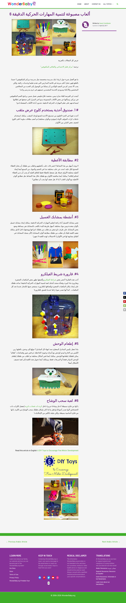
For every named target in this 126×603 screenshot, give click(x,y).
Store (11, 571)
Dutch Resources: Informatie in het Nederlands (106, 578)
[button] (117, 4)
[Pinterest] (124, 301)
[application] (112, 4)
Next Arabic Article (111, 542)
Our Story (12, 568)
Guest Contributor (105, 23)
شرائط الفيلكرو (50, 280)
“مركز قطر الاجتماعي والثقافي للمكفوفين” (56, 67)
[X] (124, 297)
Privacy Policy (14, 578)
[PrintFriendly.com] (124, 305)
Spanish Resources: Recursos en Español (105, 572)
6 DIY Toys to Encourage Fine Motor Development (57, 450)
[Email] (124, 309)
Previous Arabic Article (16, 542)
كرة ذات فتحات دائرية (33, 406)
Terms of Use (14, 574)
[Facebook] (124, 293)
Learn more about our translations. (103, 583)
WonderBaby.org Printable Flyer (20, 581)
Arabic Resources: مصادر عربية (106, 568)
